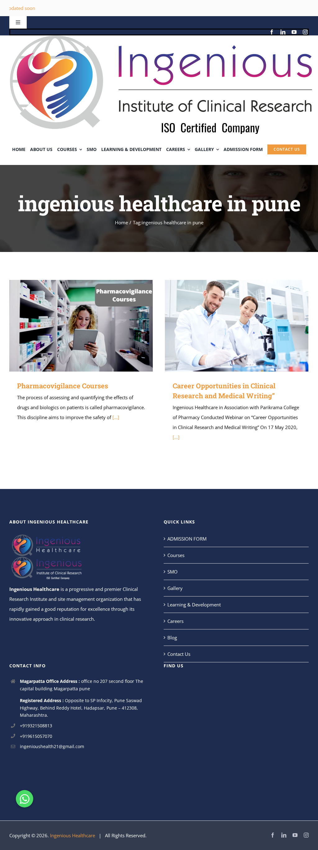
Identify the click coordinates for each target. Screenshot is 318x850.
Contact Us (178, 654)
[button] (24, 798)
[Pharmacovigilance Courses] (81, 326)
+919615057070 (36, 736)
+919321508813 (36, 726)
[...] (115, 417)
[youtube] (294, 32)
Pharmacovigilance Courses (72, 326)
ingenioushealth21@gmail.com (52, 746)
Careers (175, 621)
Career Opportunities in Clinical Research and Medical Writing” (227, 326)
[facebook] (271, 32)
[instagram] (305, 32)
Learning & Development (194, 604)
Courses (175, 555)
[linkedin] (282, 32)
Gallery (90, 326)
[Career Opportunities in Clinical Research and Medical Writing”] (236, 326)
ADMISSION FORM (187, 539)
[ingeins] (159, 37)
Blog (172, 637)
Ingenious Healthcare (34, 589)
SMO (172, 572)
